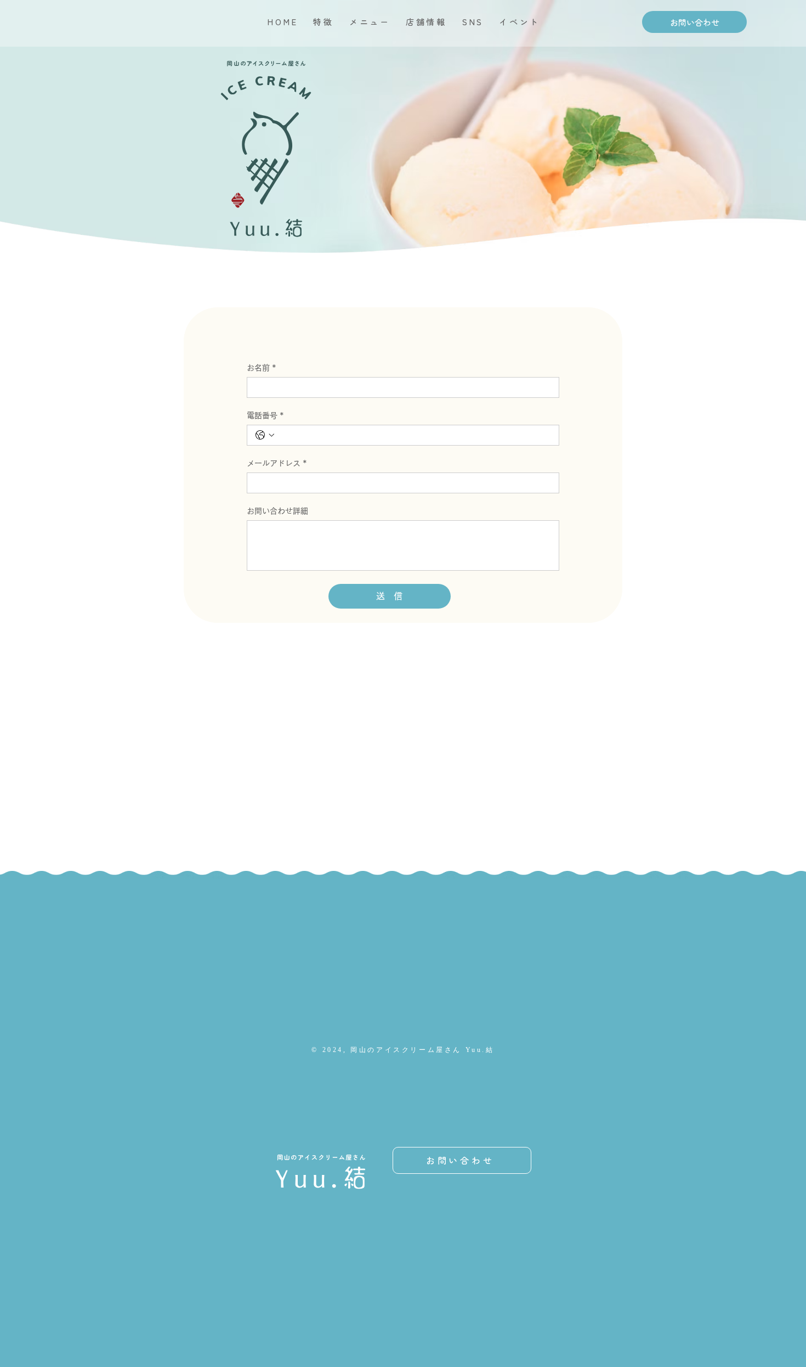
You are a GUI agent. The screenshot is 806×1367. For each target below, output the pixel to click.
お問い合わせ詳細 (277, 511)
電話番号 (265, 415)
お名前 (261, 368)
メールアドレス (277, 463)
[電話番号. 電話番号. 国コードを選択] (265, 435)
